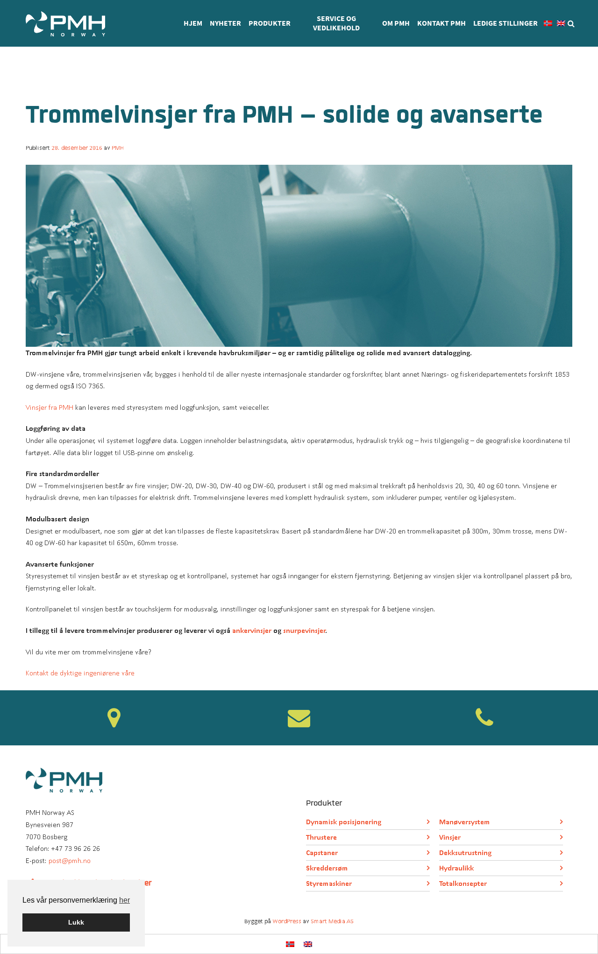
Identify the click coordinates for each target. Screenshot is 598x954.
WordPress (286, 921)
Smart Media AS (332, 921)
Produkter (270, 23)
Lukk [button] (76, 922)
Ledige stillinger (505, 23)
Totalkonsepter (463, 883)
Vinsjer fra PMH (49, 407)
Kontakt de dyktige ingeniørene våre (80, 673)
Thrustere (321, 837)
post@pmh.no (70, 860)
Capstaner (322, 852)
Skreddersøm (327, 868)
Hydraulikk (456, 868)
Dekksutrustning (465, 852)
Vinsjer (450, 837)
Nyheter (225, 23)
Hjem (193, 23)
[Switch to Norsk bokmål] (290, 944)
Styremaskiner (329, 883)
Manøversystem (464, 822)
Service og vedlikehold (336, 23)
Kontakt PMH (441, 23)
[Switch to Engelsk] (561, 23)
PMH (118, 147)
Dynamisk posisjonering (343, 822)
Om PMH (396, 23)
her (124, 900)
